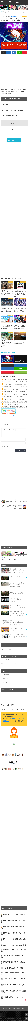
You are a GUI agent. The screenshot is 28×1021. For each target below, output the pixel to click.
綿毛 (2, 557)
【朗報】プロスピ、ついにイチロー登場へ (16, 629)
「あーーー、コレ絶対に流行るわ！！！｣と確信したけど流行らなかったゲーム (17, 636)
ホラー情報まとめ (5, 674)
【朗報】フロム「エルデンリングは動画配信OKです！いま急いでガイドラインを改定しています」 (13, 614)
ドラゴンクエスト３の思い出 (11, 404)
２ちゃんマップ (5, 659)
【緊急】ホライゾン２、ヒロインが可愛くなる (16, 592)
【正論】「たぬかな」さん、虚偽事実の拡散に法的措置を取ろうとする (16, 622)
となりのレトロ (5, 678)
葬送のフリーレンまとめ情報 (8, 664)
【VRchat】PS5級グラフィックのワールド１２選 (16, 406)
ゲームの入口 (4, 682)
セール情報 (5, 352)
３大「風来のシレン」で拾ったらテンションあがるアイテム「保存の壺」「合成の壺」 (13, 585)
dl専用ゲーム (11, 352)
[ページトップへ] (26, 1018)
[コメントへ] (26, 1014)
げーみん (14, 1)
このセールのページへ (13, 140)
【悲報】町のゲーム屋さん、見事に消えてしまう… (17, 606)
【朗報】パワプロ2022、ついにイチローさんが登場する (17, 600)
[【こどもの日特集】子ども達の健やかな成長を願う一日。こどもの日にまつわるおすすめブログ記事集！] (8, 413)
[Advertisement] (14, 70)
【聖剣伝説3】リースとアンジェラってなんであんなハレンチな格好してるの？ (17, 570)
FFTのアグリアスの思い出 (15, 577)
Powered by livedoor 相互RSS (8, 415)
